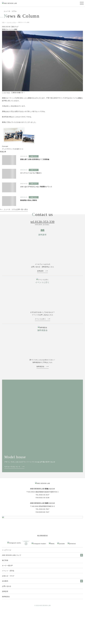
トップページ (6, 550)
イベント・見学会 (8, 571)
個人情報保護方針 (42, 535)
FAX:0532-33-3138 (42, 497)
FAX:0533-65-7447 (42, 512)
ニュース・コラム (11, 22)
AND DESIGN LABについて (11, 555)
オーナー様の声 (7, 565)
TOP (3, 22)
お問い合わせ (6, 586)
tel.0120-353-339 (43, 222)
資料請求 (5, 591)
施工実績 (5, 560)
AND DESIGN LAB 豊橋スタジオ (42, 489)
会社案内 (5, 581)
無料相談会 (6, 596)
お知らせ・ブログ (8, 576)
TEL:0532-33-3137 (42, 495)
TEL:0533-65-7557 (42, 509)
